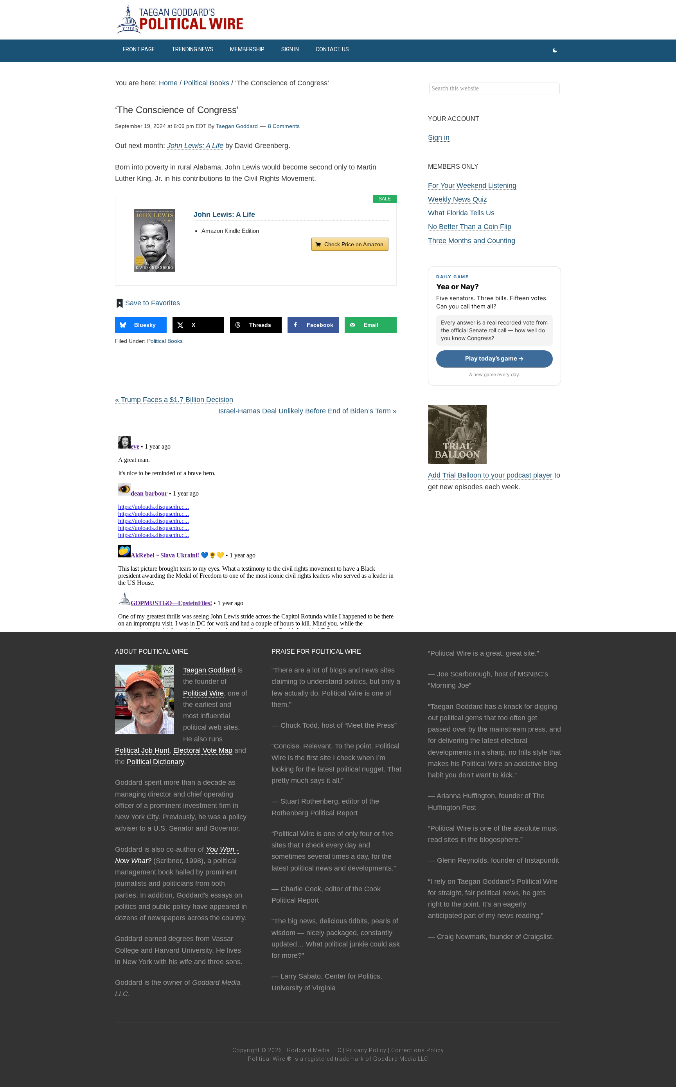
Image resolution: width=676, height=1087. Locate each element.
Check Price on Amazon (353, 244)
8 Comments (284, 126)
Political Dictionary (155, 762)
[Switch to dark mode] (555, 50)
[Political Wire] (338, 19)
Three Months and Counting (471, 241)
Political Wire (203, 693)
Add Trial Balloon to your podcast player (490, 475)
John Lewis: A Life (195, 146)
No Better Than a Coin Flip (469, 227)
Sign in (438, 137)
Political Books (165, 341)
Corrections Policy (417, 1050)
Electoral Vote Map (202, 750)
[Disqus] (256, 531)
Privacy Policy (366, 1050)
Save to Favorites (152, 303)
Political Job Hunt (142, 750)
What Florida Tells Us (461, 213)
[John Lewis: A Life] (154, 240)
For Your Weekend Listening (472, 185)
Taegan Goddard (209, 670)
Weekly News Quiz (457, 199)
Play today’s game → (494, 358)
